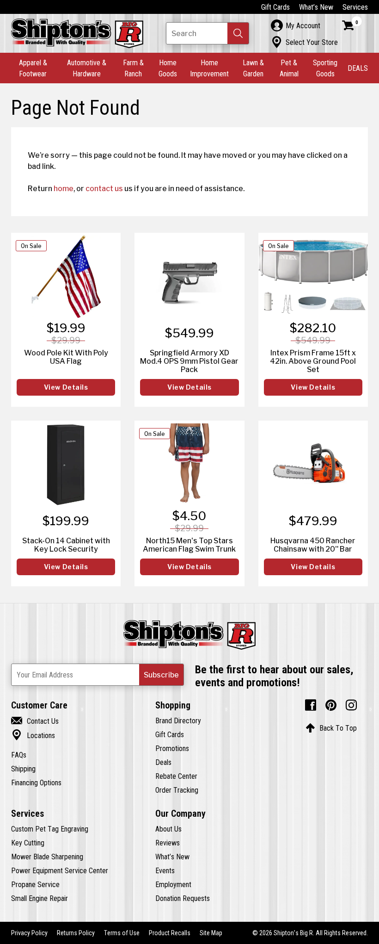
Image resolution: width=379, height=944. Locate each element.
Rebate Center (176, 776)
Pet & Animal (289, 68)
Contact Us (35, 721)
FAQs (18, 754)
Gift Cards (275, 7)
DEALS (358, 68)
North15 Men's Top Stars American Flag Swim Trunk (189, 544)
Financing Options (36, 782)
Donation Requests (182, 898)
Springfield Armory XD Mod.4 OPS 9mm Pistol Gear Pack (189, 361)
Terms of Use (122, 933)
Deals (163, 762)
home (63, 188)
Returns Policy (76, 933)
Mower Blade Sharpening (47, 856)
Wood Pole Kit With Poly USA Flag (66, 357)
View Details (66, 387)
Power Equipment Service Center (59, 870)
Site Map (211, 933)
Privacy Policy (29, 933)
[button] (238, 33)
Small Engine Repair (39, 898)
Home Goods (168, 68)
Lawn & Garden (253, 68)
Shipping (23, 768)
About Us (168, 828)
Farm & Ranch (133, 68)
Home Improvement (209, 68)
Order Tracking (176, 790)
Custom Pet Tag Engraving (49, 828)
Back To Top (331, 728)
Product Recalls (169, 933)
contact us (104, 188)
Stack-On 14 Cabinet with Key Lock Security (66, 544)
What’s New (316, 7)
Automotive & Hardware (86, 68)
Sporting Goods (325, 68)
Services (355, 7)
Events (165, 870)
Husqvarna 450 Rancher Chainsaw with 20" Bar (312, 544)
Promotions (172, 748)
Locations (33, 735)
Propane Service (35, 884)
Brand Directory (178, 720)
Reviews (167, 842)
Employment (173, 884)
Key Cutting (27, 842)
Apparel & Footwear (33, 68)
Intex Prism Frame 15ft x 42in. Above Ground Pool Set (313, 361)
